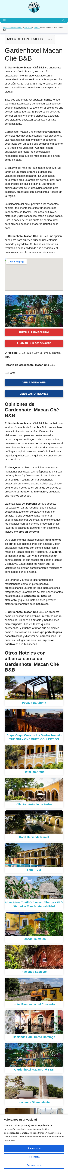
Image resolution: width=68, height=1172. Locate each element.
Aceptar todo (34, 1148)
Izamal (37, 27)
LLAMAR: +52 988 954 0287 (34, 343)
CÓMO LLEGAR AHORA (34, 332)
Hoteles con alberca (12, 27)
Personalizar (34, 1156)
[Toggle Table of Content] (48, 39)
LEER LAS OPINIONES (34, 393)
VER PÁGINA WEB (34, 382)
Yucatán (28, 27)
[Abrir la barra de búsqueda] (64, 20)
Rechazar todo (34, 1165)
